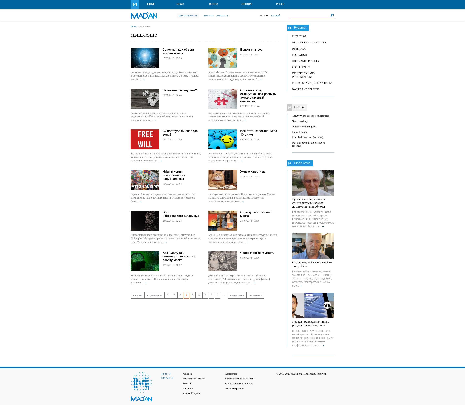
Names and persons (305, 89)
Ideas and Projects (305, 61)
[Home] (144, 13)
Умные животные (252, 171)
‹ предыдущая (154, 295)
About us (208, 16)
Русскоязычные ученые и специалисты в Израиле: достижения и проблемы (309, 202)
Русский (275, 16)
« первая (137, 295)
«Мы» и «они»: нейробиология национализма (174, 175)
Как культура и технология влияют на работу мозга (179, 257)
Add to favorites (187, 16)
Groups (246, 4)
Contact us (222, 16)
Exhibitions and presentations (239, 378)
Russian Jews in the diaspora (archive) (308, 144)
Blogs (213, 4)
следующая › (237, 295)
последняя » (255, 295)
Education (299, 55)
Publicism (299, 36)
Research (299, 48)
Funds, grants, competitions (312, 83)
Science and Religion (304, 126)
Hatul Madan (299, 131)
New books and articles (309, 42)
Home (151, 4)
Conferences (301, 67)
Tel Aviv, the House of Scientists (310, 115)
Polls (280, 4)
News (180, 4)
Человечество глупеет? (180, 90)
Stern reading (299, 121)
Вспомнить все (251, 49)
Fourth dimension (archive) (307, 137)
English (264, 16)
